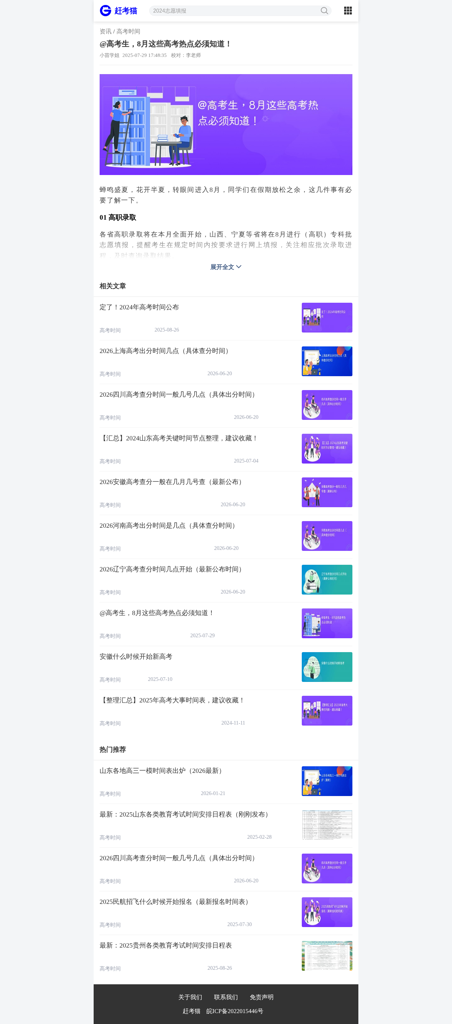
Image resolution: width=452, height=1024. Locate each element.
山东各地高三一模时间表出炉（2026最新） (162, 770)
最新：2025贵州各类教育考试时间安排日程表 (166, 945)
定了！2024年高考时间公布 (139, 307)
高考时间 (128, 31)
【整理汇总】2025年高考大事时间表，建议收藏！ (172, 700)
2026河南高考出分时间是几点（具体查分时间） (169, 525)
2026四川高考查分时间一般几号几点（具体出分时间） (179, 394)
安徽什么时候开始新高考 (136, 656)
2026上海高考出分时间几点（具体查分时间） (166, 350)
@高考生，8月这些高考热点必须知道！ (157, 612)
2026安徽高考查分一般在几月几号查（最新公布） (172, 481)
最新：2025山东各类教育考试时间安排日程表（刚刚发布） (186, 814)
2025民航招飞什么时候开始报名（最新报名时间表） (176, 901)
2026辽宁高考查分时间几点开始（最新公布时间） (172, 569)
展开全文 (222, 267)
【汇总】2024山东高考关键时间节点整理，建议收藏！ (179, 438)
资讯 (106, 31)
